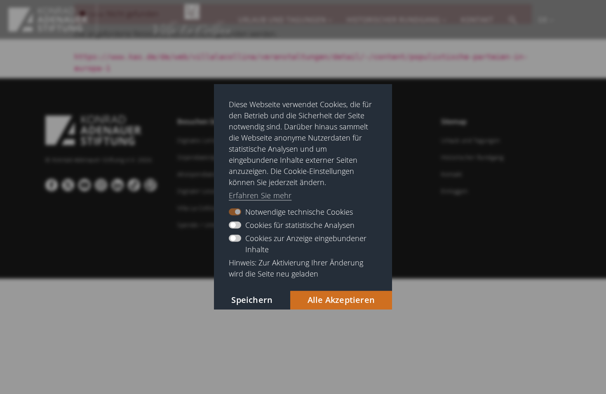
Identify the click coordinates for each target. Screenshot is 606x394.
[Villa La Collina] (48, 19)
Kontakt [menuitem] (477, 19)
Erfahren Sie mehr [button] (260, 195)
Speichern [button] (251, 300)
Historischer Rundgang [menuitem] (393, 19)
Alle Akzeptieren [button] (341, 300)
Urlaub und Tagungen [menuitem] (282, 19)
